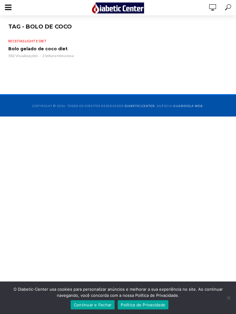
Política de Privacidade (143, 304)
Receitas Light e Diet (27, 41)
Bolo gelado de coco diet (38, 49)
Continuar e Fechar (93, 304)
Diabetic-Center (139, 106)
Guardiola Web (188, 106)
